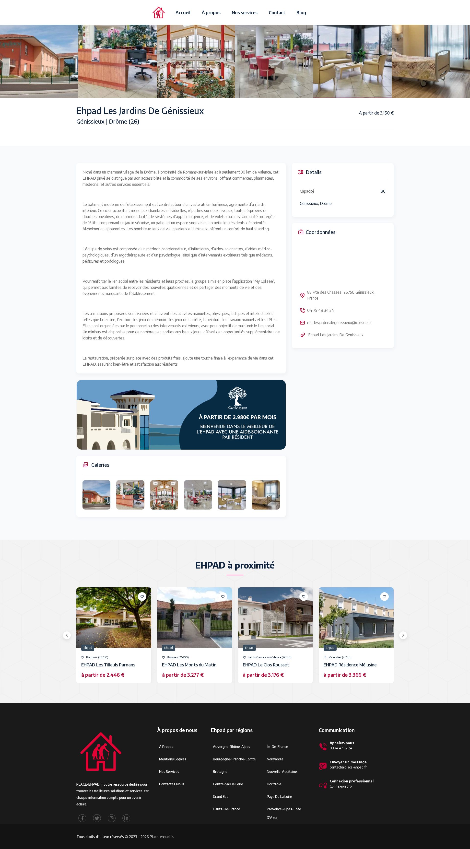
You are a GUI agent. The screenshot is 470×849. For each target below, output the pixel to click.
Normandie (275, 759)
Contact (277, 12)
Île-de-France (277, 746)
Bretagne (220, 771)
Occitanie (274, 784)
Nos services (245, 12)
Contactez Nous (171, 784)
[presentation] (67, 635)
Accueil (183, 12)
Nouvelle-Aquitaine (282, 771)
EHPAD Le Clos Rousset (266, 664)
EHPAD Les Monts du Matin (189, 664)
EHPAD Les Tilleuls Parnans (108, 664)
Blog (301, 12)
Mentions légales (172, 759)
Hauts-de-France (226, 809)
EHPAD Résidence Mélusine (350, 664)
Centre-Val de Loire (228, 784)
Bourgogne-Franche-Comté (234, 759)
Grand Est (220, 796)
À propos (211, 12)
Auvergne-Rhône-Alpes (231, 746)
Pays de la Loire (279, 796)
